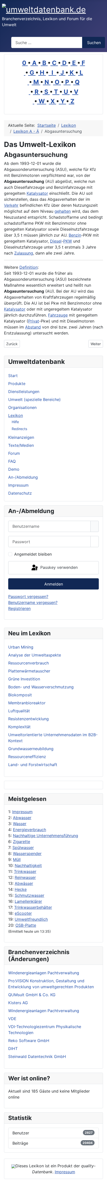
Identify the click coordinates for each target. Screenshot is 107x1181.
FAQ (12, 461)
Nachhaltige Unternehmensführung (45, 835)
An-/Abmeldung (23, 477)
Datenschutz (20, 493)
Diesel (55, 241)
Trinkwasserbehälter (33, 907)
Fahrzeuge (58, 315)
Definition (28, 267)
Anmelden (53, 584)
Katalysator (37, 193)
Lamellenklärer (28, 901)
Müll (17, 859)
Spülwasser (23, 847)
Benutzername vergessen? (32, 602)
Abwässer (24, 883)
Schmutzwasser (29, 895)
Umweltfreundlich (31, 919)
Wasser (19, 823)
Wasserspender (27, 853)
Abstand (33, 327)
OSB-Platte (25, 925)
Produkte (16, 383)
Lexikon (15, 415)
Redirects (19, 429)
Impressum (22, 811)
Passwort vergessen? (28, 596)
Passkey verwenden (58, 567)
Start (13, 375)
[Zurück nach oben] (101, 1175)
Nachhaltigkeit (28, 865)
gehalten (62, 211)
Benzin (75, 235)
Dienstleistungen (23, 391)
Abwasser (22, 817)
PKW (67, 241)
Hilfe (15, 422)
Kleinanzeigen (21, 437)
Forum (14, 453)
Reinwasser (25, 877)
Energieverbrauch (29, 829)
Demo (13, 469)
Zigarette (21, 841)
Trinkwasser (25, 871)
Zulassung (23, 253)
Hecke (21, 889)
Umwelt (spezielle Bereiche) (34, 399)
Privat (33, 321)
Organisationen (22, 407)
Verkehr (11, 205)
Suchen (94, 42)
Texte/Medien (21, 445)
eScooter (23, 913)
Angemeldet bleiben (33, 554)
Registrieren (19, 608)
